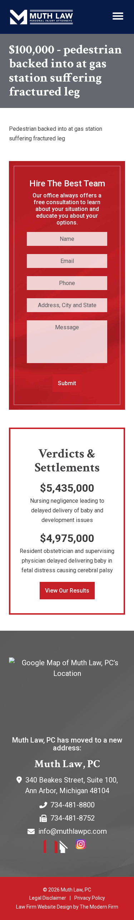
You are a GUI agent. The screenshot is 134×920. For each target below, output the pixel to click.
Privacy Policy (89, 898)
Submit (67, 383)
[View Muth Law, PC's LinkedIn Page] (67, 847)
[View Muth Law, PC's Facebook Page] (51, 847)
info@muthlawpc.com (72, 831)
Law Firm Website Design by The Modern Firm (67, 907)
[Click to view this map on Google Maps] (67, 690)
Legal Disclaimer (47, 898)
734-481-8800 (72, 805)
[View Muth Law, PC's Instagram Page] (83, 847)
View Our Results (67, 590)
